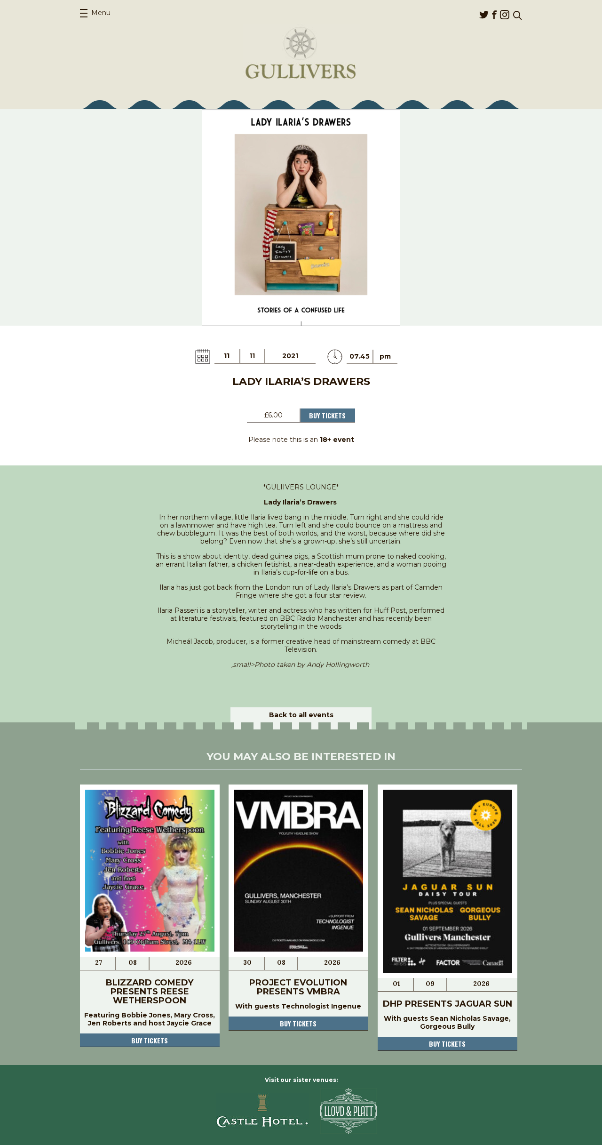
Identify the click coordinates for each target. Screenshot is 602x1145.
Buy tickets (149, 1040)
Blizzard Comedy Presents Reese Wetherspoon (149, 991)
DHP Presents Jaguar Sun (447, 1004)
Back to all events (301, 715)
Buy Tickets (327, 415)
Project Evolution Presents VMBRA (298, 987)
